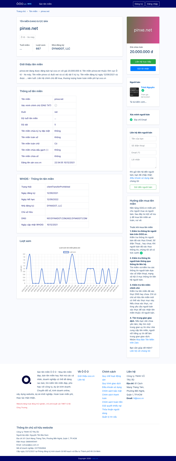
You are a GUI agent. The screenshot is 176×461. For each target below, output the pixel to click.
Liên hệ (81, 379)
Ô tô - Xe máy (28, 37)
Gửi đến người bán (143, 187)
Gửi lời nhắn (143, 68)
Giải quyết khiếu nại (111, 405)
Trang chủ (21, 11)
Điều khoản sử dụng (112, 387)
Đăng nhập (152, 4)
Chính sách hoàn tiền (112, 402)
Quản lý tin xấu (109, 416)
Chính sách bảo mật (112, 391)
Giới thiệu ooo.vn (86, 376)
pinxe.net (45, 11)
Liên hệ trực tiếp (143, 61)
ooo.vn (95, 458)
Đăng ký (139, 4)
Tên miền (33, 11)
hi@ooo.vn (138, 398)
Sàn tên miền (45, 4)
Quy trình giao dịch (111, 383)
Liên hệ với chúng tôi (140, 351)
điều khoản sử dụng (139, 178)
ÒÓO (23, 3)
